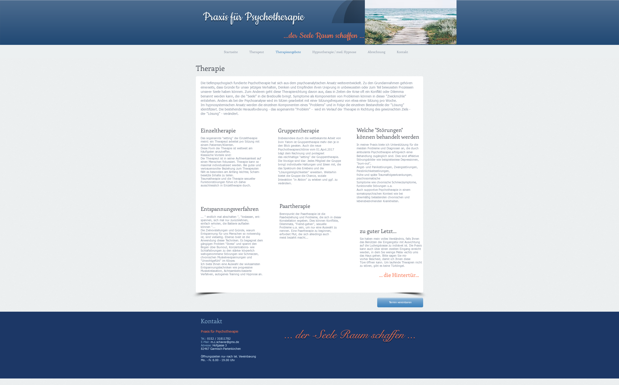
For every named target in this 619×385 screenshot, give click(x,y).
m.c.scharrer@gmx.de (225, 342)
